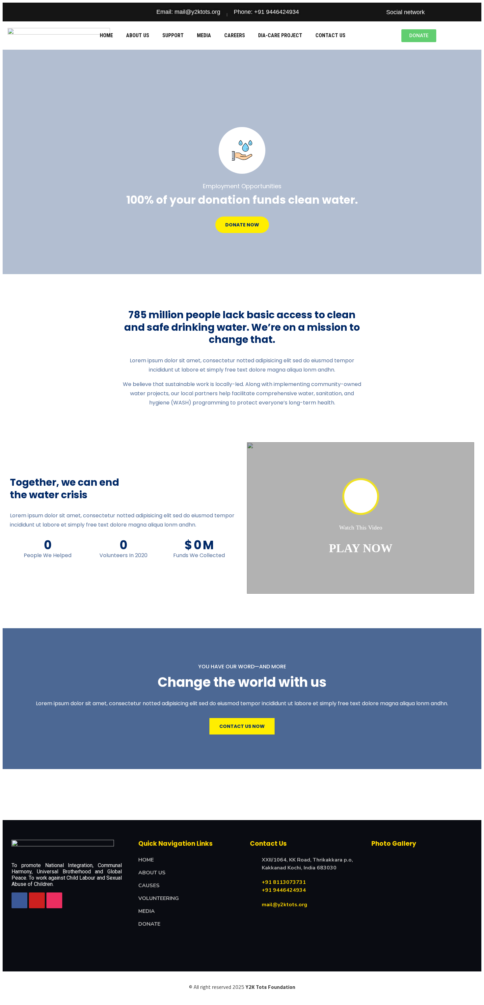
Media (204, 35)
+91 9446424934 (284, 890)
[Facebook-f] (434, 12)
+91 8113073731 (284, 882)
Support (173, 35)
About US (137, 35)
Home (106, 35)
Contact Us (330, 35)
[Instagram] (472, 12)
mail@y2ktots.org (284, 904)
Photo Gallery (393, 843)
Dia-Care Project (280, 35)
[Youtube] (459, 12)
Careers (234, 35)
